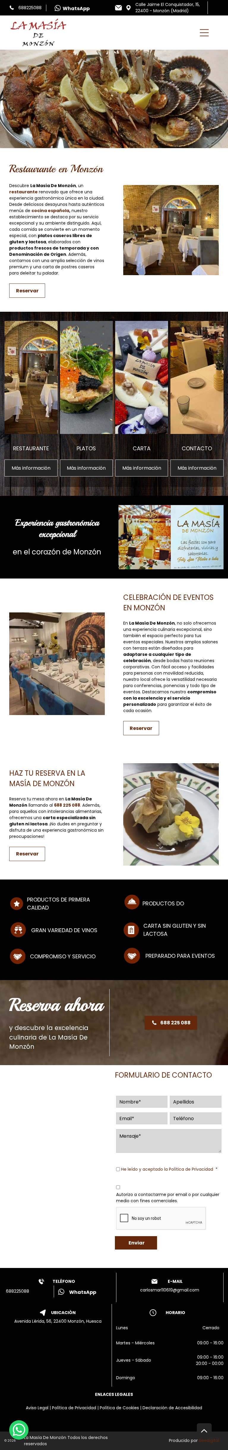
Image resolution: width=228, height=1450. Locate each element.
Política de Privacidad (191, 1169)
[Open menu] (204, 32)
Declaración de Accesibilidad (172, 1408)
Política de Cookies (119, 1408)
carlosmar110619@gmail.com (169, 1290)
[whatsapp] (18, 1430)
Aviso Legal (37, 1408)
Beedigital (209, 1440)
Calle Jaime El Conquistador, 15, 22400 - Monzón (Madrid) (167, 7)
